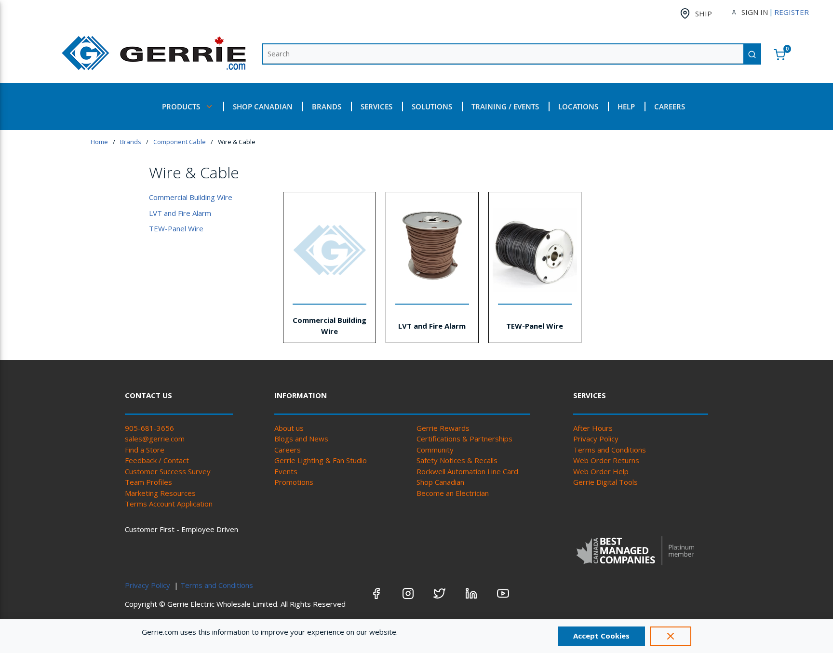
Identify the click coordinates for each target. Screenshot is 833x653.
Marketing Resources (160, 493)
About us (289, 428)
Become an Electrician (452, 493)
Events (285, 471)
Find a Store (144, 449)
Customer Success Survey (168, 471)
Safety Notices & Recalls (456, 460)
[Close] (670, 636)
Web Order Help (601, 471)
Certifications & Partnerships (464, 438)
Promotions (293, 482)
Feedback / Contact (157, 460)
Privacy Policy (595, 438)
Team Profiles (148, 482)
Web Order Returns (606, 460)
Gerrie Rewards (443, 428)
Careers (287, 449)
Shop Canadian (440, 482)
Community (435, 449)
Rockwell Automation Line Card (467, 471)
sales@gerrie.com (155, 438)
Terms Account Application (169, 503)
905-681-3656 (149, 428)
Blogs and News (301, 438)
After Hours (593, 428)
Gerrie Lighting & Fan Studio (320, 460)
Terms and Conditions (609, 449)
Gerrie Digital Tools (605, 482)
